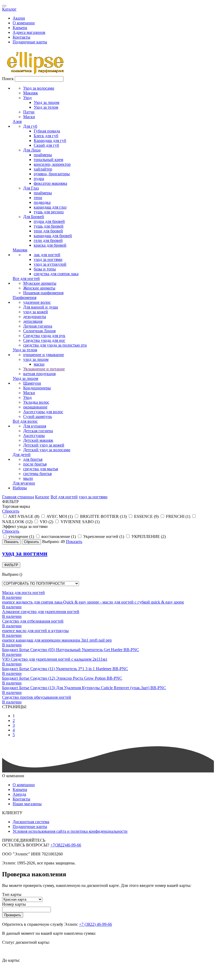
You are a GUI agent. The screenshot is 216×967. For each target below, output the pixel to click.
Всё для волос (25, 421)
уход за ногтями (48, 259)
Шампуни (32, 383)
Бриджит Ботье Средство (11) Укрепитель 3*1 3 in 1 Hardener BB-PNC (65, 668)
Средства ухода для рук (44, 335)
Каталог (9, 9)
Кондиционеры (37, 388)
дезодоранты (34, 316)
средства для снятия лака (56, 273)
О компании (24, 23)
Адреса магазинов (29, 32)
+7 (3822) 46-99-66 (95, 924)
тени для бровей (48, 231)
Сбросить (10, 511)
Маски (29, 116)
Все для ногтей (26, 278)
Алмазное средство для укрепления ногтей (40, 611)
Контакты (21, 37)
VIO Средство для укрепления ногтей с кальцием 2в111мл (54, 659)
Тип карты (11, 894)
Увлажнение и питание (44, 369)
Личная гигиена (37, 326)
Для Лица (32, 150)
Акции (19, 18)
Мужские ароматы (39, 283)
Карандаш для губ (50, 140)
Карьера (20, 27)
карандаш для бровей (53, 235)
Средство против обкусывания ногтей (36, 697)
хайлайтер (43, 169)
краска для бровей (50, 245)
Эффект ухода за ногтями (25, 526)
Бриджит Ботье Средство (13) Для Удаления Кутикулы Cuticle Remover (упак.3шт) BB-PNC (84, 687)
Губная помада (47, 131)
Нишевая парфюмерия (43, 293)
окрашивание (35, 407)
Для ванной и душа (40, 307)
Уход (27, 97)
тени (38, 197)
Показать (74, 541)
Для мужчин (24, 483)
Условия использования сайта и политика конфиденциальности (70, 831)
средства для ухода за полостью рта (55, 345)
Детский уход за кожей (43, 445)
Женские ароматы (39, 288)
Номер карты (14, 904)
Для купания (34, 426)
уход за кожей (35, 312)
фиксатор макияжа (50, 183)
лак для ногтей (47, 254)
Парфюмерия (24, 297)
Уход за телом (46, 107)
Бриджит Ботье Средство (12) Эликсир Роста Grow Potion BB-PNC (62, 678)
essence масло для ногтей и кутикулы (35, 630)
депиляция (32, 321)
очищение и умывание (43, 354)
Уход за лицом (46, 102)
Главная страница (18, 497)
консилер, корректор (52, 164)
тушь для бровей (48, 226)
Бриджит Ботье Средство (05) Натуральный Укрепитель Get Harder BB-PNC (70, 649)
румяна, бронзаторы (52, 174)
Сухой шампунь (37, 416)
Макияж (30, 93)
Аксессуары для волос (43, 411)
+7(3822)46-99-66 (65, 845)
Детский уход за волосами (46, 450)
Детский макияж (38, 440)
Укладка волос (36, 402)
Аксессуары (34, 435)
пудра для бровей (49, 221)
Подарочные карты (30, 42)
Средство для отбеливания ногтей (32, 621)
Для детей (22, 454)
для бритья (32, 459)
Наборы (20, 488)
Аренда (19, 794)
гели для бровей (48, 240)
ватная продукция (39, 373)
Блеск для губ (46, 135)
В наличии (12, 597)
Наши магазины (27, 804)
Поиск (8, 78)
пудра (39, 178)
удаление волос (37, 302)
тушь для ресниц (49, 212)
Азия (17, 121)
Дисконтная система (31, 821)
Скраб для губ (46, 145)
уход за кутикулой (50, 264)
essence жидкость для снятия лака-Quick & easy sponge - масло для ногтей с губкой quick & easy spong (93, 602)
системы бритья (37, 473)
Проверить (12, 915)
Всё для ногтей (64, 497)
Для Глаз (31, 188)
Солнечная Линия (39, 331)
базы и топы (45, 269)
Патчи (29, 112)
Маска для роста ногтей (23, 592)
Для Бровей (33, 216)
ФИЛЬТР (11, 565)
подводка (42, 202)
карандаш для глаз (50, 207)
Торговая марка (16, 506)
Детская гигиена (38, 431)
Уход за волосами (38, 88)
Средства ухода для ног (44, 340)
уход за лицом (35, 359)
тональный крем (48, 159)
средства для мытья (40, 469)
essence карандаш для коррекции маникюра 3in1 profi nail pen (57, 640)
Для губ (30, 126)
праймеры (43, 155)
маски (39, 364)
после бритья (35, 464)
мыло (28, 478)
